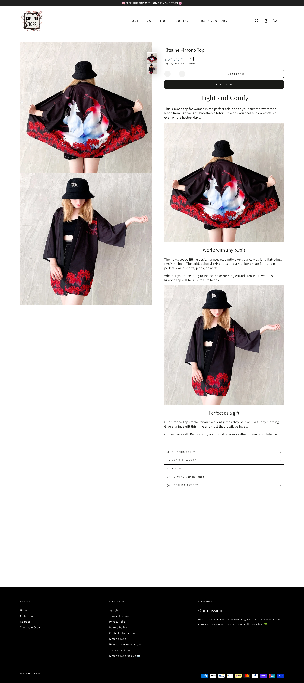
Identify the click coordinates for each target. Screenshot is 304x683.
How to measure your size (125, 644)
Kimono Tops (117, 639)
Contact (25, 621)
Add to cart (236, 74)
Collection (26, 616)
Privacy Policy (117, 621)
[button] (256, 21)
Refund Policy (118, 627)
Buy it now (224, 84)
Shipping (168, 63)
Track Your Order (30, 627)
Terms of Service (119, 616)
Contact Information (122, 633)
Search (113, 610)
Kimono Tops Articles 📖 (124, 656)
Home (23, 610)
